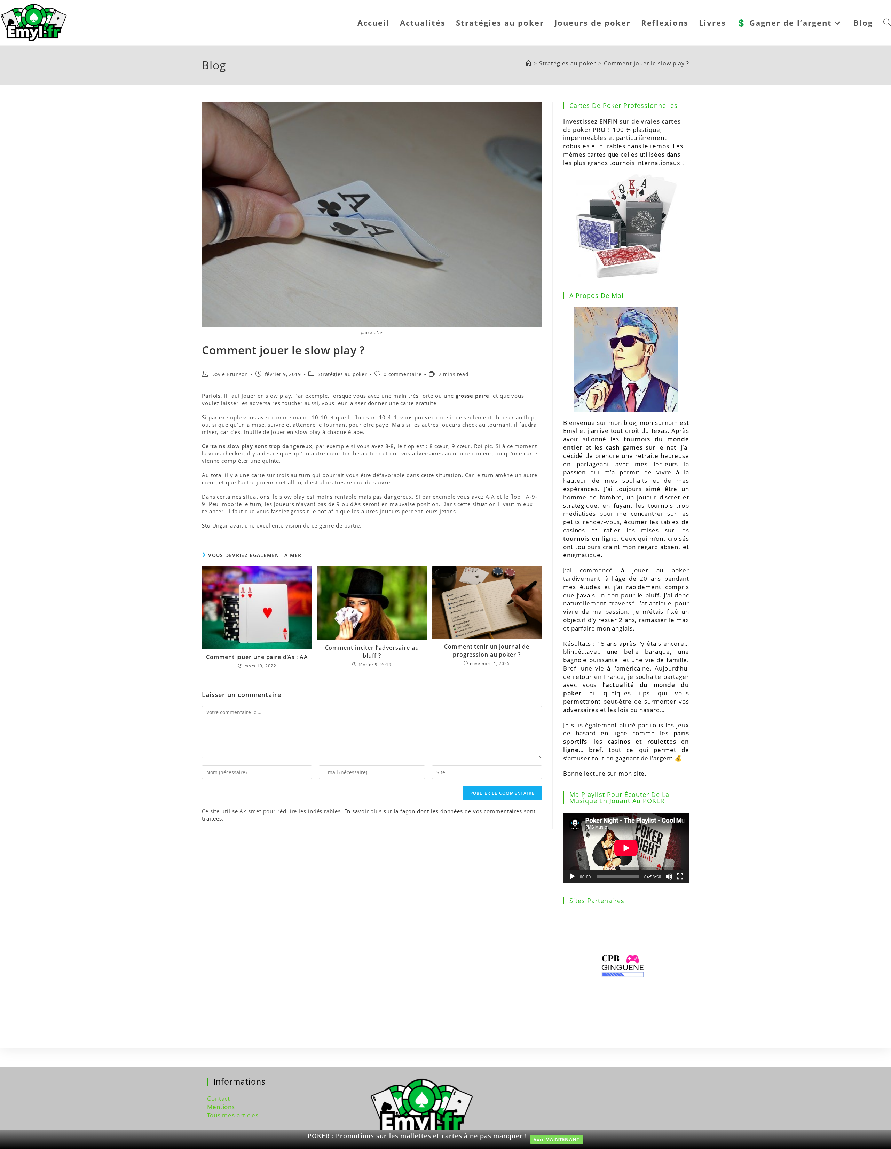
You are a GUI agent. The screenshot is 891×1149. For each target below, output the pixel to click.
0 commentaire (402, 374)
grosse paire (473, 395)
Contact (218, 1098)
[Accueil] (528, 63)
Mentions (221, 1107)
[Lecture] (572, 876)
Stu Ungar (215, 525)
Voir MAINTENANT (557, 1139)
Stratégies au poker (342, 374)
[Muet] (668, 876)
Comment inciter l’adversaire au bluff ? (372, 651)
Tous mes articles (233, 1115)
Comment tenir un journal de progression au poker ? (486, 650)
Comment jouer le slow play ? (646, 63)
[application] (626, 848)
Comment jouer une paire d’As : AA (257, 657)
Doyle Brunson (229, 374)
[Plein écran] (680, 876)
